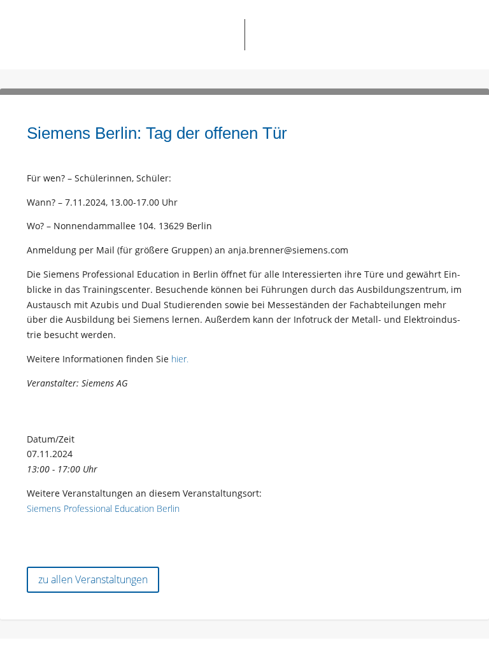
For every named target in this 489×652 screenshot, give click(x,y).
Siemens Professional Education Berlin (103, 508)
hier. (179, 359)
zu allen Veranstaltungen (93, 579)
